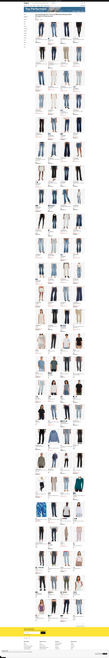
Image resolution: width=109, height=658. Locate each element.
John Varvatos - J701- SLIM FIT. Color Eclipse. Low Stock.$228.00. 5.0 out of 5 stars (54, 537)
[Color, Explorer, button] (62, 134)
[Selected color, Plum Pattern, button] (36, 615)
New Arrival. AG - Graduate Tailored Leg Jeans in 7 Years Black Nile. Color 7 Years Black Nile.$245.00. (54, 562)
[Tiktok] (27, 638)
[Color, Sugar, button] (50, 230)
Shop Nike (73, 11)
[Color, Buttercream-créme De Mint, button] (75, 543)
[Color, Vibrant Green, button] (50, 615)
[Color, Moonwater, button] (65, 325)
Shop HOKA (78, 11)
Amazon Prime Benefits (27, 647)
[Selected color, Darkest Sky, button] (61, 615)
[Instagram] (24, 638)
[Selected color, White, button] (73, 518)
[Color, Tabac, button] (66, 592)
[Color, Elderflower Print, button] (39, 615)
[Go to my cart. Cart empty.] (84, 3)
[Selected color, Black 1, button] (73, 396)
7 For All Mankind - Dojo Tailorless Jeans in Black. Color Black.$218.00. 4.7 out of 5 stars (54, 320)
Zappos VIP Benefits (27, 648)
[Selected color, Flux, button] (36, 205)
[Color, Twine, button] (62, 592)
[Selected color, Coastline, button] (48, 38)
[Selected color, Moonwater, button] (48, 205)
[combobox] (41, 3)
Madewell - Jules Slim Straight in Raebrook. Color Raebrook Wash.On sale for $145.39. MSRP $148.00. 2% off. (66, 488)
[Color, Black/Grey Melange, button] (48, 445)
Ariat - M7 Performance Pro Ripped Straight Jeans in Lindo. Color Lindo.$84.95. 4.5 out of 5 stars (66, 440)
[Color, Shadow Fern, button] (75, 518)
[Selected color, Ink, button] (48, 592)
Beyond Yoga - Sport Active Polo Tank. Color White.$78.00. (79, 586)
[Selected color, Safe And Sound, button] (36, 396)
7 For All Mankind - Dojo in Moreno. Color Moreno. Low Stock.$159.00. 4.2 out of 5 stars (66, 176)
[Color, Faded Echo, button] (51, 205)
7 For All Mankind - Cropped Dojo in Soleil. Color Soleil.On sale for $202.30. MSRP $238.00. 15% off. (66, 225)
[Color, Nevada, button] (50, 134)
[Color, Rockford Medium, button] (62, 421)
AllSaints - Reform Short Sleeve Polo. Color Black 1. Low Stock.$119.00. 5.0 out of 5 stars (79, 391)
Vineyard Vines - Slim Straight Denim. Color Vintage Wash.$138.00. (54, 463)
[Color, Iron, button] (64, 592)
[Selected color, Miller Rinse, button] (61, 421)
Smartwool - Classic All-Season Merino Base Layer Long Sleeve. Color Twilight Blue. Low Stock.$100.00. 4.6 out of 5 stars (79, 488)
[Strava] (29, 638)
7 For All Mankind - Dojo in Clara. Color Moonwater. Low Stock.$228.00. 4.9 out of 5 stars (54, 200)
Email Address (27, 632)
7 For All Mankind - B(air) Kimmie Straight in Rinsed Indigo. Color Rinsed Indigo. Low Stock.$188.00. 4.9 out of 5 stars (41, 33)
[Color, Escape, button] (37, 205)
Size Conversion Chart (58, 643)
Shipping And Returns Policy (44, 647)
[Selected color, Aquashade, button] (61, 110)
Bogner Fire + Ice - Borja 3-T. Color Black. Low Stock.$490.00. (79, 440)
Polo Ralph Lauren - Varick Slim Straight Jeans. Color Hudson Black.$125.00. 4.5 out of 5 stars (41, 440)
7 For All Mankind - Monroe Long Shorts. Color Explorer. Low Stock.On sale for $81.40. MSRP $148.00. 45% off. (79, 153)
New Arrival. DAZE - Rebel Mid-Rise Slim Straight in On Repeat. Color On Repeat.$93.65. (79, 610)
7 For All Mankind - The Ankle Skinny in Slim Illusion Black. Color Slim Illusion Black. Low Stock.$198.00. (41, 57)
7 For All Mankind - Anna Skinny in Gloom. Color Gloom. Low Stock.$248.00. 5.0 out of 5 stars (41, 225)
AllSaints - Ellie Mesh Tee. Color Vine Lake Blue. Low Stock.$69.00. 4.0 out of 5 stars (66, 391)
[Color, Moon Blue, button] (37, 592)
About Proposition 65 (43, 648)
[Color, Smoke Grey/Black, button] (62, 518)
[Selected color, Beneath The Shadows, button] (36, 567)
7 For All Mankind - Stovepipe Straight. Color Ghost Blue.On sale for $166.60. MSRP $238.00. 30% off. (79, 81)
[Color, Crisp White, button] (52, 373)
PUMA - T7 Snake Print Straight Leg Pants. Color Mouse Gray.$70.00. (54, 488)
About (25, 643)
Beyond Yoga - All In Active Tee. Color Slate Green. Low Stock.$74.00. (54, 367)
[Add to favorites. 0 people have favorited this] (46, 22)
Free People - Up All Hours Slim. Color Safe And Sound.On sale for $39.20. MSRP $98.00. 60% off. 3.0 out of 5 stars (41, 391)
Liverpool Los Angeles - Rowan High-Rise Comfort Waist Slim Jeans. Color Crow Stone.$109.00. (41, 537)
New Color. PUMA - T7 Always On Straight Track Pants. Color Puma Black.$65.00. (54, 610)
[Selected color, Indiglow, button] (61, 134)
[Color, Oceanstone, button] (75, 87)
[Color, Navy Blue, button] (76, 396)
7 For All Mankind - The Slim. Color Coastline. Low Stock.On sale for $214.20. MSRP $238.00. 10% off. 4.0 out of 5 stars (54, 33)
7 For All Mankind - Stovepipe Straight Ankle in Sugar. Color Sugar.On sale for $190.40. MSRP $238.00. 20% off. (54, 81)
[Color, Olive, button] (51, 592)
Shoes (72, 648)
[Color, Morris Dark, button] (66, 421)
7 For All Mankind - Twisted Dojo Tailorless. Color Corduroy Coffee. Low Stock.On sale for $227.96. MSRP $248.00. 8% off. (41, 128)
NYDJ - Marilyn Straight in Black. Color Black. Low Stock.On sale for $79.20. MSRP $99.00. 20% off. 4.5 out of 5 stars (79, 463)
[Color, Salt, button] (37, 615)
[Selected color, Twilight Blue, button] (73, 493)
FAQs (40, 643)
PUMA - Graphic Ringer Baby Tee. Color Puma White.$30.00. (79, 562)
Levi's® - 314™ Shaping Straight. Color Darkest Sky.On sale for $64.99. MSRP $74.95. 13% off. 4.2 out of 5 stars (66, 610)
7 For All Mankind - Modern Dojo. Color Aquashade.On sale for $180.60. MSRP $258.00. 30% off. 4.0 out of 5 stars (66, 249)
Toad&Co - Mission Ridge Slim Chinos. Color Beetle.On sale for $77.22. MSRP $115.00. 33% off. (66, 586)
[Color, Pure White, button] (50, 38)
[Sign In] (82, 3)
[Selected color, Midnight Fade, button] (61, 325)
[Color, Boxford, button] (50, 205)
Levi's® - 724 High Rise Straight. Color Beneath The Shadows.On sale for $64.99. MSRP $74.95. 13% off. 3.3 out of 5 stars (41, 562)
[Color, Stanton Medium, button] (64, 421)
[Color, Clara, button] (54, 205)
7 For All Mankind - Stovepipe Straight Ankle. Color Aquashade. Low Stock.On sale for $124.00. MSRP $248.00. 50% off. (66, 104)
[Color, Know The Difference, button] (41, 567)
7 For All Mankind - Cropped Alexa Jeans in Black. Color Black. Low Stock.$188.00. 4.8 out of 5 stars (54, 176)
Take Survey (57, 647)
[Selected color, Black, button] (36, 592)
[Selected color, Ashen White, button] (48, 396)
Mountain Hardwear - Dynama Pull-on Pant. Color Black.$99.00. (41, 586)
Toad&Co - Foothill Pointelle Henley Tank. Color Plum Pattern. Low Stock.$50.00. (41, 610)
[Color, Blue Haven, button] (62, 254)
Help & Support (83, 5)
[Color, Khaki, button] (52, 592)
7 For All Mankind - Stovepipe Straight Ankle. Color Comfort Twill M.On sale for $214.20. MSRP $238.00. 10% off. (66, 57)
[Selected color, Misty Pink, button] (73, 543)
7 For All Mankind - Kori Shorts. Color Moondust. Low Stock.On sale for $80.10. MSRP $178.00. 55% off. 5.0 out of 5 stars (41, 296)
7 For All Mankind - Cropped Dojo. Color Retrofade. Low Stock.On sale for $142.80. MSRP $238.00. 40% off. (41, 273)
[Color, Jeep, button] (65, 592)
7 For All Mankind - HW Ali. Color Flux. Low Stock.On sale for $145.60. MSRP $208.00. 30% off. (79, 249)
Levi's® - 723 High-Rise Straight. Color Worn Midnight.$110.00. (54, 344)
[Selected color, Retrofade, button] (36, 279)
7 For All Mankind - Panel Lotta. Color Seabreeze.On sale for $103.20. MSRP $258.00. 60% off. (66, 296)
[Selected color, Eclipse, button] (48, 543)
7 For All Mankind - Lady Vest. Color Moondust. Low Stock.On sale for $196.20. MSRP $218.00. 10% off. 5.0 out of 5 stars (41, 320)
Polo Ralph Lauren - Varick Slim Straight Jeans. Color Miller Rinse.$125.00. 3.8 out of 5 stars (66, 415)
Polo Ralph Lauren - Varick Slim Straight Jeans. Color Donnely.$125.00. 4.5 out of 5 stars (79, 415)
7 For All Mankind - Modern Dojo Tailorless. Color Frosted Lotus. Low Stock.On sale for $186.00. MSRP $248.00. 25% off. (54, 249)
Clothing (72, 644)
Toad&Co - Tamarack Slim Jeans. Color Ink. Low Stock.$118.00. (54, 586)
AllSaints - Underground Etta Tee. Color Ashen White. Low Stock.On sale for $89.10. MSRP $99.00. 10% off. (54, 391)
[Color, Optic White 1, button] (75, 396)
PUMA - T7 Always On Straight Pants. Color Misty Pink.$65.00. (79, 537)
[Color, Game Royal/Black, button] (66, 518)
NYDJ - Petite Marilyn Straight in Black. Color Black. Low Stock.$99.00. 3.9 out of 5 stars (66, 463)
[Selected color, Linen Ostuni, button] (36, 182)
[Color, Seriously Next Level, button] (39, 567)
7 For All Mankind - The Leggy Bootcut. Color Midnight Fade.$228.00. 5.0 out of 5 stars (66, 320)
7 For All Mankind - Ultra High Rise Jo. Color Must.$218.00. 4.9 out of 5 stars (79, 200)
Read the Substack (59, 0)
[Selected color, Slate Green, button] (48, 373)
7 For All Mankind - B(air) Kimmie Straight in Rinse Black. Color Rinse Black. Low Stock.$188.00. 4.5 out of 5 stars (79, 33)
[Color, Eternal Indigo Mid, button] (40, 567)
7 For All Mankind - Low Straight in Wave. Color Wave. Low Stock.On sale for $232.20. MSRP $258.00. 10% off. (79, 57)
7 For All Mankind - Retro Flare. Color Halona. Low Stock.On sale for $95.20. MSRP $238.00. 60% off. (54, 296)
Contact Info (41, 644)
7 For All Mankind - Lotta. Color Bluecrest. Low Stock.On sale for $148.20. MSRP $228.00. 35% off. (66, 153)
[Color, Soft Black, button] (62, 615)
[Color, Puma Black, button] (50, 493)
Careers (25, 644)
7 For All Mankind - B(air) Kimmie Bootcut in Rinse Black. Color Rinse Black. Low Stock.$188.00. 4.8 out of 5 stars (79, 176)
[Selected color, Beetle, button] (61, 592)
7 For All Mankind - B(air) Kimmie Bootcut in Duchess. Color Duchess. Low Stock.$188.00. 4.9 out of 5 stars (79, 104)
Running (72, 647)
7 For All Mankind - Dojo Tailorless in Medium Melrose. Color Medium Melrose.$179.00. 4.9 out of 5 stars (66, 200)
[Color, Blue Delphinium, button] (37, 396)
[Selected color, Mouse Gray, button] (48, 493)
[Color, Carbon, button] (50, 592)
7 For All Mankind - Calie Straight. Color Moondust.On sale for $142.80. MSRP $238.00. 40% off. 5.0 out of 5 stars (54, 104)
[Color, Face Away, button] (43, 567)
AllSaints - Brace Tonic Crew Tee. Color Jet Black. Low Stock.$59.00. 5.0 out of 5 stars (79, 344)
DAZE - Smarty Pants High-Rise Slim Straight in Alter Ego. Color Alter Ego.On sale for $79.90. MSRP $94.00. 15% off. (54, 415)
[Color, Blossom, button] (37, 182)
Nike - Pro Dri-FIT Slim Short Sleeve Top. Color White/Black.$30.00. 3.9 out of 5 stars (66, 513)
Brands (72, 643)
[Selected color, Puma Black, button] (48, 615)
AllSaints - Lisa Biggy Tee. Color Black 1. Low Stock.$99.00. (41, 415)
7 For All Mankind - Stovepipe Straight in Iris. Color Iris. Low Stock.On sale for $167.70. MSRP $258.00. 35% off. (41, 104)
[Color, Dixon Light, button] (65, 421)
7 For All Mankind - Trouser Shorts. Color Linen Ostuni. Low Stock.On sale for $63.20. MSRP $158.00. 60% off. (41, 176)
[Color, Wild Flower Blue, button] (76, 592)
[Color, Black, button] (50, 396)
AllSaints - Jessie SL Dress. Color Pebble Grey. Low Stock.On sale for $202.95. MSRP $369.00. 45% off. (66, 537)
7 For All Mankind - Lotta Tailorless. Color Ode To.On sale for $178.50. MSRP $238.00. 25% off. (41, 249)
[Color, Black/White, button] (65, 518)
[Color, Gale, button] (52, 205)
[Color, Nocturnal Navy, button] (51, 373)
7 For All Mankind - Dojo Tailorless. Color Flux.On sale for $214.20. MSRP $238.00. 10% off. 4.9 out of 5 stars (41, 200)
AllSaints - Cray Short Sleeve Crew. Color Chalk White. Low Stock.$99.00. (66, 344)
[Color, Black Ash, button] (50, 373)
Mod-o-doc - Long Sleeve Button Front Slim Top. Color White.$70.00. (79, 513)
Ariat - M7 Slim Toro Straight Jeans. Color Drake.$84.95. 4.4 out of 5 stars (66, 367)
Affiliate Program (57, 644)
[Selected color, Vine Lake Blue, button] (61, 396)
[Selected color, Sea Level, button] (48, 230)
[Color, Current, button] (64, 325)
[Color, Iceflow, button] (37, 279)
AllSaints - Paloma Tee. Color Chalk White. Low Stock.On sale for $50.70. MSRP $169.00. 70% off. (41, 344)
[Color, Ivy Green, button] (37, 567)
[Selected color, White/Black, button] (61, 518)
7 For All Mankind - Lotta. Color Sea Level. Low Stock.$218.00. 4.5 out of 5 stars (54, 225)
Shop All (82, 11)
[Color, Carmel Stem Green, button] (62, 396)
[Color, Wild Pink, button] (51, 615)
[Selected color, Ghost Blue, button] (73, 87)
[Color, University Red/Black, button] (64, 518)
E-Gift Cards (57, 648)
